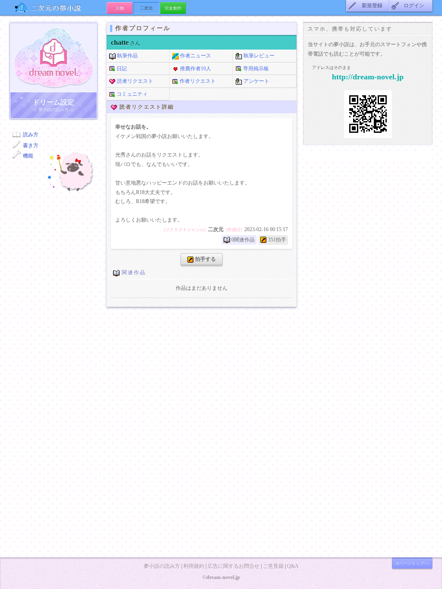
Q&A (293, 566)
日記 (121, 69)
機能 (28, 156)
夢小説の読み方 (162, 566)
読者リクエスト (134, 81)
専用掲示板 (255, 69)
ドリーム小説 (53, 57)
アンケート (255, 81)
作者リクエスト (197, 81)
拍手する (205, 259)
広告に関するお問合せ (233, 566)
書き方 (30, 145)
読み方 (30, 135)
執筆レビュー (258, 56)
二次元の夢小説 (58, 7)
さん (125, 43)
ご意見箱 (273, 566)
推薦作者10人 (195, 69)
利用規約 (193, 566)
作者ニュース (195, 56)
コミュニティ (131, 94)
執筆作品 (127, 56)
